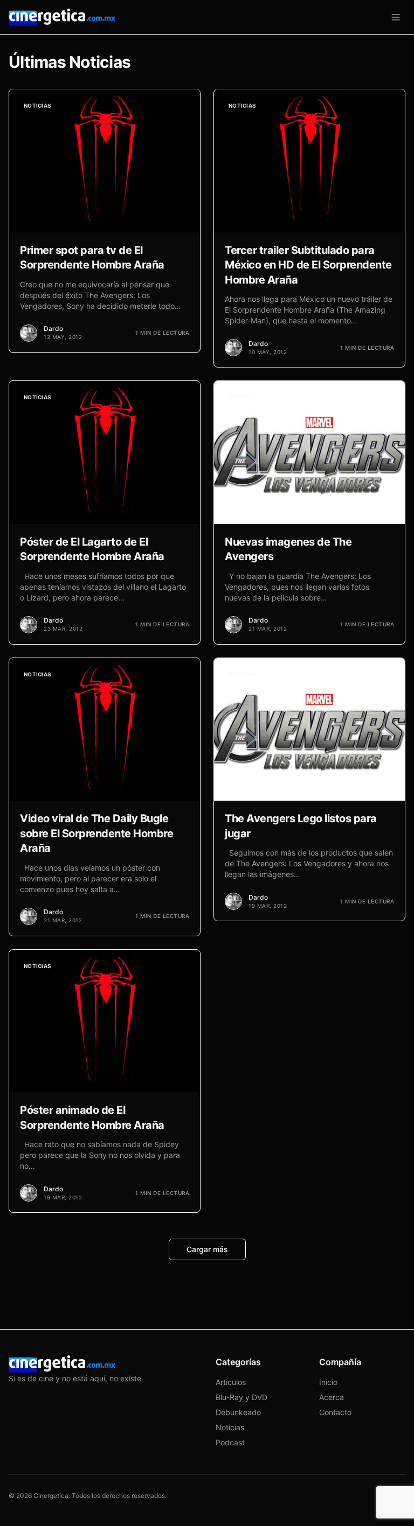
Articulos (231, 1382)
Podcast (230, 1442)
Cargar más (207, 1249)
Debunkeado (238, 1412)
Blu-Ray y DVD (241, 1397)
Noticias (230, 1427)
